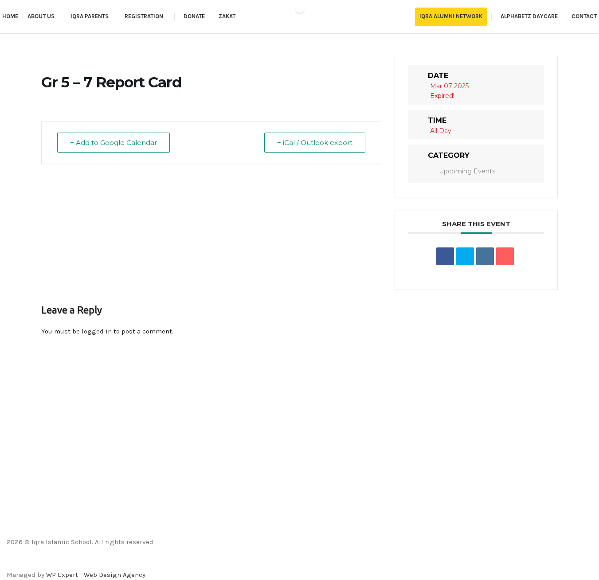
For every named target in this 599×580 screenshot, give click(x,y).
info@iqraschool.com (39, 470)
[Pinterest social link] (321, 562)
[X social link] (288, 562)
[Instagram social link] (299, 562)
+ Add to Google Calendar (113, 142)
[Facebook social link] (276, 562)
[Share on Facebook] (445, 256)
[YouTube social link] (310, 562)
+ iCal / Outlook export (314, 142)
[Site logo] (299, 17)
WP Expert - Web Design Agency (95, 575)
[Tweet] (465, 256)
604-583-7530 (28, 500)
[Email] (505, 256)
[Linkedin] (485, 256)
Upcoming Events (467, 171)
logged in (97, 331)
